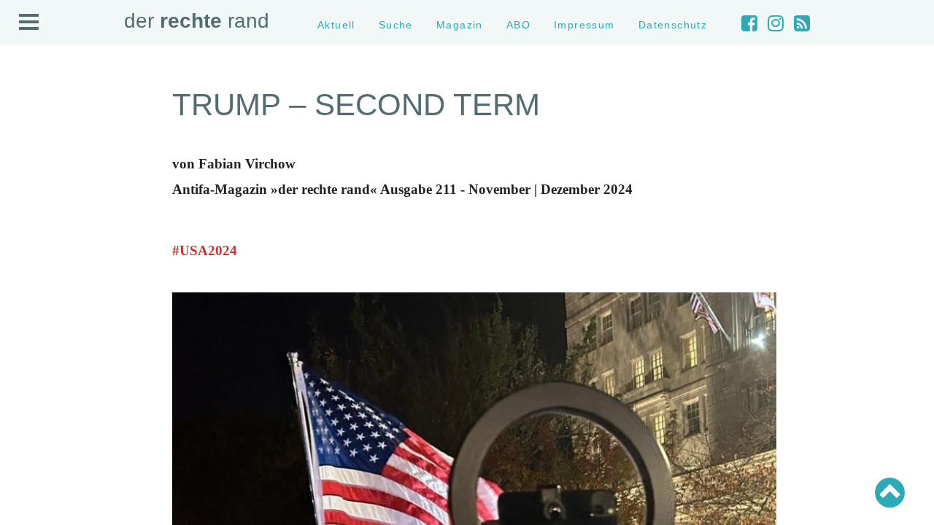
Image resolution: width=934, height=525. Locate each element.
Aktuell (336, 25)
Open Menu (29, 22)
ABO (518, 25)
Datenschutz (673, 25)
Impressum (584, 25)
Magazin (459, 25)
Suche (396, 25)
